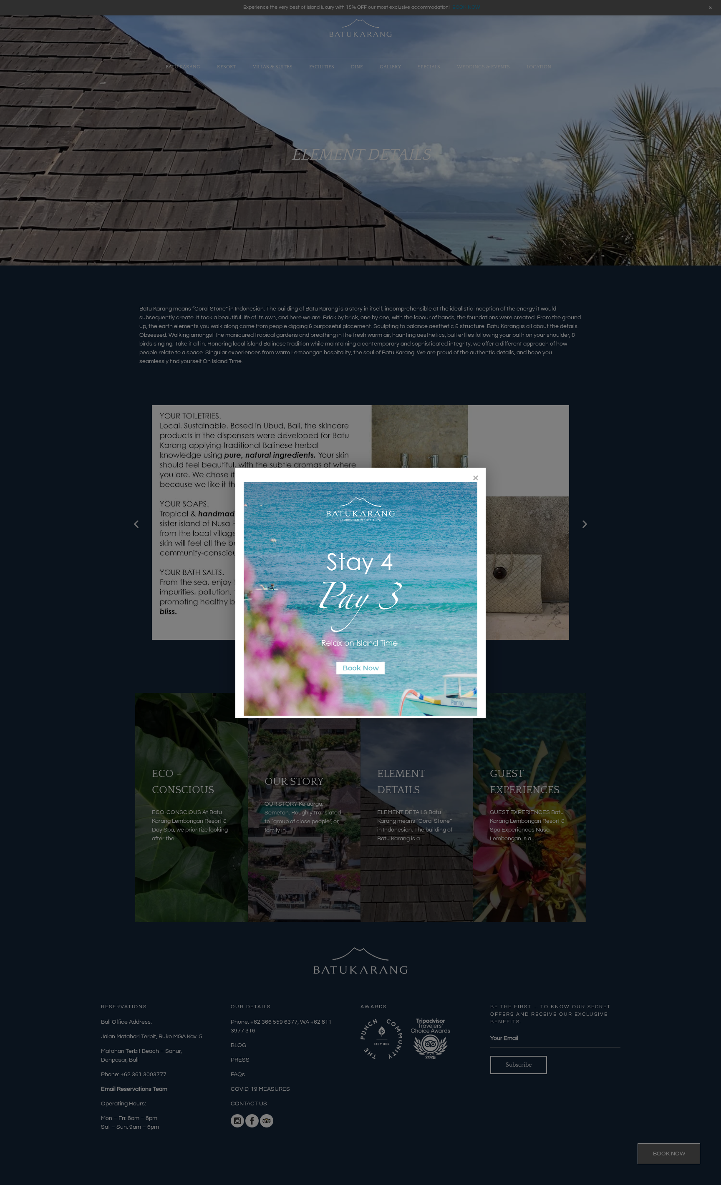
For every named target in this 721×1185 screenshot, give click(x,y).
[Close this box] (475, 478)
